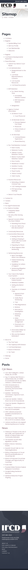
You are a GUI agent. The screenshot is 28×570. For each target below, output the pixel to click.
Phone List (18, 126)
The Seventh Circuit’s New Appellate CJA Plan (13, 440)
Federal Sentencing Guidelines (18, 261)
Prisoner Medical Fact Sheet (20, 123)
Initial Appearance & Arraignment (19, 320)
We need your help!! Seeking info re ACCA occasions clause (15, 419)
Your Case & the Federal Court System (16, 275)
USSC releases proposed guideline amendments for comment (13, 413)
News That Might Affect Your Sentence (18, 256)
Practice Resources (14, 180)
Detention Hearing (18, 315)
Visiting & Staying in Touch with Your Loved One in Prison (19, 240)
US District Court (17, 113)
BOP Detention (12, 89)
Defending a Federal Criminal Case (18, 183)
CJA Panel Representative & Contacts (17, 76)
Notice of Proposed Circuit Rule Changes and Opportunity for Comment (15, 460)
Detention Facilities (18, 282)
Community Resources (15, 231)
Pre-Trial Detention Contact (17, 145)
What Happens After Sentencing (18, 248)
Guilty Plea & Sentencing (19, 299)
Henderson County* (18, 163)
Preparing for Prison (18, 245)
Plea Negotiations (20, 305)
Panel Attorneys (10, 61)
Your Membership (14, 48)
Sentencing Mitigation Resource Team (18, 269)
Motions (17, 307)
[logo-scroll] (6, 6)
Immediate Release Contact (20, 96)
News (7, 203)
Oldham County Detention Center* (17, 153)
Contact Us (8, 198)
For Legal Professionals (12, 206)
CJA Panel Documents (19, 85)
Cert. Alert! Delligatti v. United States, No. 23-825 (14, 373)
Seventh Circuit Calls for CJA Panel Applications (14, 449)
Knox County (16, 161)
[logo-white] (11, 529)
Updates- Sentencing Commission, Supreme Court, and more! (14, 394)
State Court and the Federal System (18, 279)
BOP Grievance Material (19, 101)
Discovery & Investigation (19, 310)
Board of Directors (14, 350)
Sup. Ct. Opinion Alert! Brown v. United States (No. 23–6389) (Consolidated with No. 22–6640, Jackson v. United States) (15, 379)
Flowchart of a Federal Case (19, 325)
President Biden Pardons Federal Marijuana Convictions (15, 468)
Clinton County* (17, 173)
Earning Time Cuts (17, 236)
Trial (16, 302)
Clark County (16, 176)
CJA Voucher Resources (16, 82)
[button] (26, 6)
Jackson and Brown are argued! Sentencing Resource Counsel (15, 423)
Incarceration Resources (16, 234)
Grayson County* (17, 168)
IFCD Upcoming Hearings (16, 190)
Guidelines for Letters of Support (18, 265)
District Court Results (15, 194)
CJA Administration (14, 68)
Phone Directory (20, 141)
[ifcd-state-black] (14, 6)
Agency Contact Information (13, 110)
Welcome (11, 51)
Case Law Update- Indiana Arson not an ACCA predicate (14, 400)
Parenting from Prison (18, 223)
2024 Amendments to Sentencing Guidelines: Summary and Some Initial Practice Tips (13, 387)
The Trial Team (13, 342)
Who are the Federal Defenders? (18, 335)
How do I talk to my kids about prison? (18, 227)
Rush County (16, 148)
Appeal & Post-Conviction (20, 294)
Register (7, 41)
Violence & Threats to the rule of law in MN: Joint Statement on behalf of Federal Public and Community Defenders (15, 434)
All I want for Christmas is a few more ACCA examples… (15, 408)
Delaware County (17, 150)
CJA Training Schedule (19, 186)
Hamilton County (17, 166)
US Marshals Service (18, 120)
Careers (7, 201)
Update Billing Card (14, 43)
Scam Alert (8, 465)
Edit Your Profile (13, 46)
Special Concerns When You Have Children (16, 220)
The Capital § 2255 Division (17, 345)
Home (7, 358)
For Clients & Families (12, 208)
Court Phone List (20, 116)
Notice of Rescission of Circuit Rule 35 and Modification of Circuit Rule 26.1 (14, 454)
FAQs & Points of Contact (20, 130)
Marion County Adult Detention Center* (18, 158)
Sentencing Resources (15, 253)
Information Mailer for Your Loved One (19, 331)
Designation (15, 105)
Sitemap (8, 356)
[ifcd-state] (23, 529)
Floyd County (16, 171)
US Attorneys (16, 135)
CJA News (8, 38)
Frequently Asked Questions (13, 211)
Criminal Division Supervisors (20, 138)
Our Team (11, 352)
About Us (8, 340)
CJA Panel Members (14, 347)
